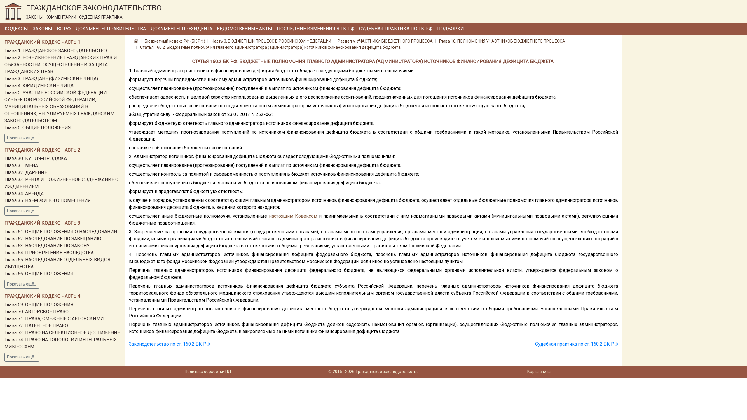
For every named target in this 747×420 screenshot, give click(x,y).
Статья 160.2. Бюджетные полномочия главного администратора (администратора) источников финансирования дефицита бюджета (270, 47)
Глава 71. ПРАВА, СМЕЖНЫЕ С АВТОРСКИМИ (54, 318)
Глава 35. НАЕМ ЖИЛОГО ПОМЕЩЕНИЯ (47, 200)
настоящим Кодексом (293, 216)
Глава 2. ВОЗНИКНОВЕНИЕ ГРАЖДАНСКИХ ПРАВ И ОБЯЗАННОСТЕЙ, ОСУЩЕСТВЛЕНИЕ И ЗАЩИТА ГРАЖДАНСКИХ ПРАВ (60, 64)
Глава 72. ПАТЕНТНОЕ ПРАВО (36, 325)
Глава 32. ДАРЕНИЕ (25, 172)
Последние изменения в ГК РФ (316, 29)
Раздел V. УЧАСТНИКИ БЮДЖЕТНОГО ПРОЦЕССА (385, 41)
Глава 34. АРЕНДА (24, 193)
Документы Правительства (111, 29)
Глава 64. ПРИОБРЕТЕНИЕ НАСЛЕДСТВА (49, 253)
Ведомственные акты (244, 29)
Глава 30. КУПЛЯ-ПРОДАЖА (35, 158)
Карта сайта (539, 371)
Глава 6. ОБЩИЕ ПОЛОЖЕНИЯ (37, 127)
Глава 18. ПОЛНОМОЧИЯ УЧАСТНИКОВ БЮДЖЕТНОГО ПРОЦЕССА (502, 41)
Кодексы (16, 29)
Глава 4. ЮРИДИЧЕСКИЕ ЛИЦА (39, 85)
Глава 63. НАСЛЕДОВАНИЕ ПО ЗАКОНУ (47, 246)
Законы (42, 29)
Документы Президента (181, 29)
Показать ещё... (22, 138)
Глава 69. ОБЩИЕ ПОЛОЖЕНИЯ (39, 304)
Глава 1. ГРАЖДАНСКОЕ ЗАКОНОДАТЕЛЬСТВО (55, 50)
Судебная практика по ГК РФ (395, 29)
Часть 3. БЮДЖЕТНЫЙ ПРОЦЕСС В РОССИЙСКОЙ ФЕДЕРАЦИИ (271, 41)
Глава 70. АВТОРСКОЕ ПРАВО (36, 311)
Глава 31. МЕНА (21, 165)
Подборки (450, 29)
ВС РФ (64, 29)
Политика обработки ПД (208, 371)
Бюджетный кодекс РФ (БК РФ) (175, 41)
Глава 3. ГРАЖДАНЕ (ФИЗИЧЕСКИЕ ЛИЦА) (51, 78)
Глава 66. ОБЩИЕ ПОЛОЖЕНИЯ (39, 273)
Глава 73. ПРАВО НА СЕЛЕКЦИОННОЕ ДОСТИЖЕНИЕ (62, 332)
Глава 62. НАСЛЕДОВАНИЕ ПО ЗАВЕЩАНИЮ (52, 239)
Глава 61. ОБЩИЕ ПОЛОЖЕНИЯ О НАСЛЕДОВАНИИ (60, 232)
